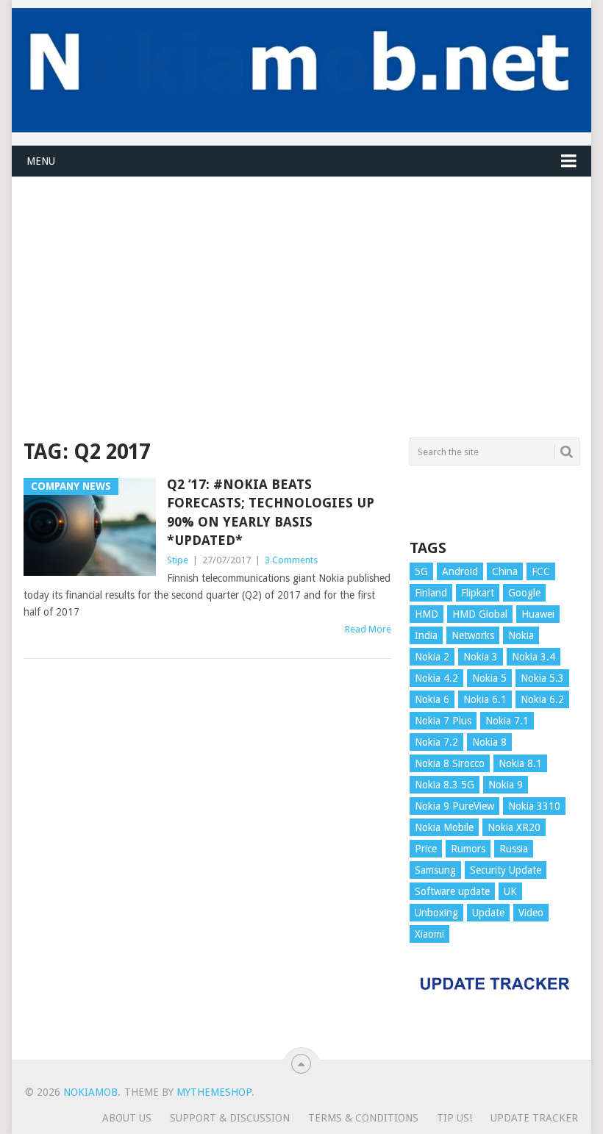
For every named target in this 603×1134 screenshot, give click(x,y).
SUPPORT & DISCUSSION (230, 1118)
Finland (431, 593)
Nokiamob (90, 1092)
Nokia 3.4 (533, 657)
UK (510, 891)
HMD (426, 614)
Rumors (468, 849)
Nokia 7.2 (436, 742)
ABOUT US (126, 1118)
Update (488, 913)
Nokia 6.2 (542, 699)
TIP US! (454, 1118)
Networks (473, 635)
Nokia (521, 635)
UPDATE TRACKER (534, 1118)
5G (421, 571)
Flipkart (477, 593)
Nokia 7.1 (507, 721)
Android (460, 571)
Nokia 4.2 (436, 678)
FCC (541, 571)
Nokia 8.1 (520, 763)
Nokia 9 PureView (454, 806)
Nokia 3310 (534, 806)
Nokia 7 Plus (443, 721)
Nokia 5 (489, 678)
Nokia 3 (480, 657)
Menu (40, 161)
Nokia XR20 (514, 827)
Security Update (505, 870)
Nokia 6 (432, 699)
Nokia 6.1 (485, 699)
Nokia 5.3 (542, 678)
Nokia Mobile (444, 827)
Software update (452, 891)
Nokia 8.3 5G (444, 785)
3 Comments (291, 560)
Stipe (177, 560)
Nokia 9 (505, 785)
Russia (513, 849)
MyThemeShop (213, 1092)
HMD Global (479, 614)
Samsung (435, 870)
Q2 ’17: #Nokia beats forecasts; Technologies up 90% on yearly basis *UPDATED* (270, 512)
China (505, 571)
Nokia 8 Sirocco (450, 763)
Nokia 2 (432, 657)
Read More (368, 629)
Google (524, 593)
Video (530, 913)
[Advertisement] (301, 280)
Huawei (537, 614)
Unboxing (436, 913)
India (426, 635)
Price (426, 849)
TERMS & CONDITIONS (363, 1118)
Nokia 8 (489, 742)
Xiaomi (429, 934)
